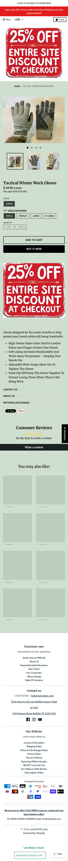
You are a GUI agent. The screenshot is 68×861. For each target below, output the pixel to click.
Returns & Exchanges (16, 402)
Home (17, 86)
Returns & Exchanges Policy (34, 750)
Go (50, 855)
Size (15, 210)
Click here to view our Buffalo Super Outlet (34, 701)
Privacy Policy (34, 753)
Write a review (34, 447)
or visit (34, 707)
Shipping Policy (34, 746)
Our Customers (34, 672)
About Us (9, 396)
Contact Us (10, 389)
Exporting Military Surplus (34, 761)
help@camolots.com (42, 695)
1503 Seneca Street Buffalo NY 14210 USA (34, 713)
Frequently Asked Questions (34, 665)
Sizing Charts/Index (17, 210)
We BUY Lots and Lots (34, 765)
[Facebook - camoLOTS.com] (28, 719)
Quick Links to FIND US (34, 657)
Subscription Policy (34, 772)
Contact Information (34, 742)
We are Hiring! (34, 676)
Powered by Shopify (34, 833)
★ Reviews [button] (65, 433)
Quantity (7, 222)
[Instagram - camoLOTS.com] (34, 719)
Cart (61, 19)
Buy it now (34, 249)
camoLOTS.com (39, 829)
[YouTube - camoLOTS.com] (40, 719)
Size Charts (34, 668)
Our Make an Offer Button (34, 768)
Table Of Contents (34, 680)
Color (6, 198)
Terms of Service (34, 757)
